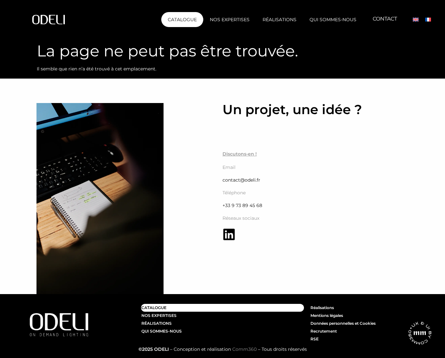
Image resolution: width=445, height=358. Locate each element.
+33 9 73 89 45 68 (242, 205)
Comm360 (244, 349)
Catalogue (182, 19)
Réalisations (279, 19)
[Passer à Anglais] (415, 20)
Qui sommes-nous (332, 19)
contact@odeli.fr (241, 180)
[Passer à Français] (428, 20)
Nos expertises (230, 19)
